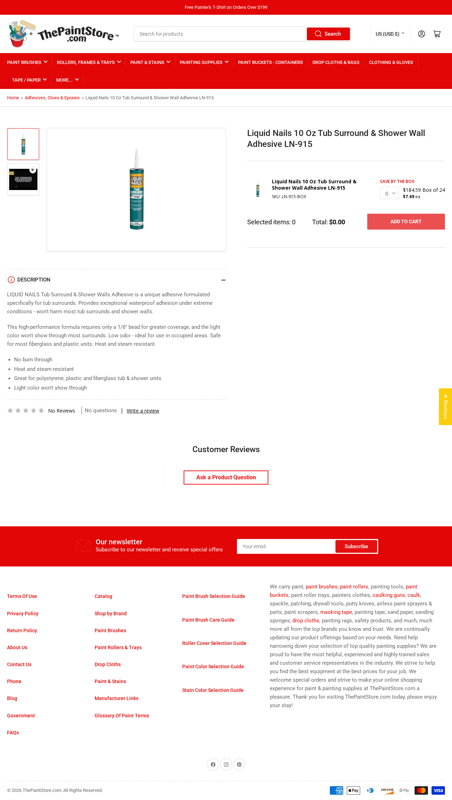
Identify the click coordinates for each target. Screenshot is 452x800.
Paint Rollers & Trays (118, 647)
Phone (14, 681)
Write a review (143, 410)
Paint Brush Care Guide (208, 620)
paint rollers (354, 586)
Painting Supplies (201, 62)
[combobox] (242, 33)
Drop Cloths (108, 664)
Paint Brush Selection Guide (213, 596)
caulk (414, 595)
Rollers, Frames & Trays (86, 62)
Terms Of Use (22, 596)
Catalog (103, 596)
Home (13, 97)
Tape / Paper (26, 80)
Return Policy (22, 630)
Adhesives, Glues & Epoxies (52, 97)
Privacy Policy (22, 613)
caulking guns (389, 595)
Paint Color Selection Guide (213, 666)
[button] (25, 410)
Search (333, 34)
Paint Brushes (24, 62)
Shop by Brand (111, 613)
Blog (12, 698)
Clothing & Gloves (391, 62)
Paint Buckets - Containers (270, 62)
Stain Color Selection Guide (213, 690)
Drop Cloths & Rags (336, 62)
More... (64, 80)
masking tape (336, 612)
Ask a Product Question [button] (226, 477)
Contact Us (19, 664)
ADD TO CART (406, 221)
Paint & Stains (147, 62)
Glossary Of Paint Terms (122, 715)
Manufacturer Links (116, 698)
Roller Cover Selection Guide (214, 643)
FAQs (13, 732)
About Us (17, 647)
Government (21, 715)
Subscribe (356, 546)
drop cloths (305, 620)
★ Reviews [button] (445, 406)
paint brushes (322, 586)
